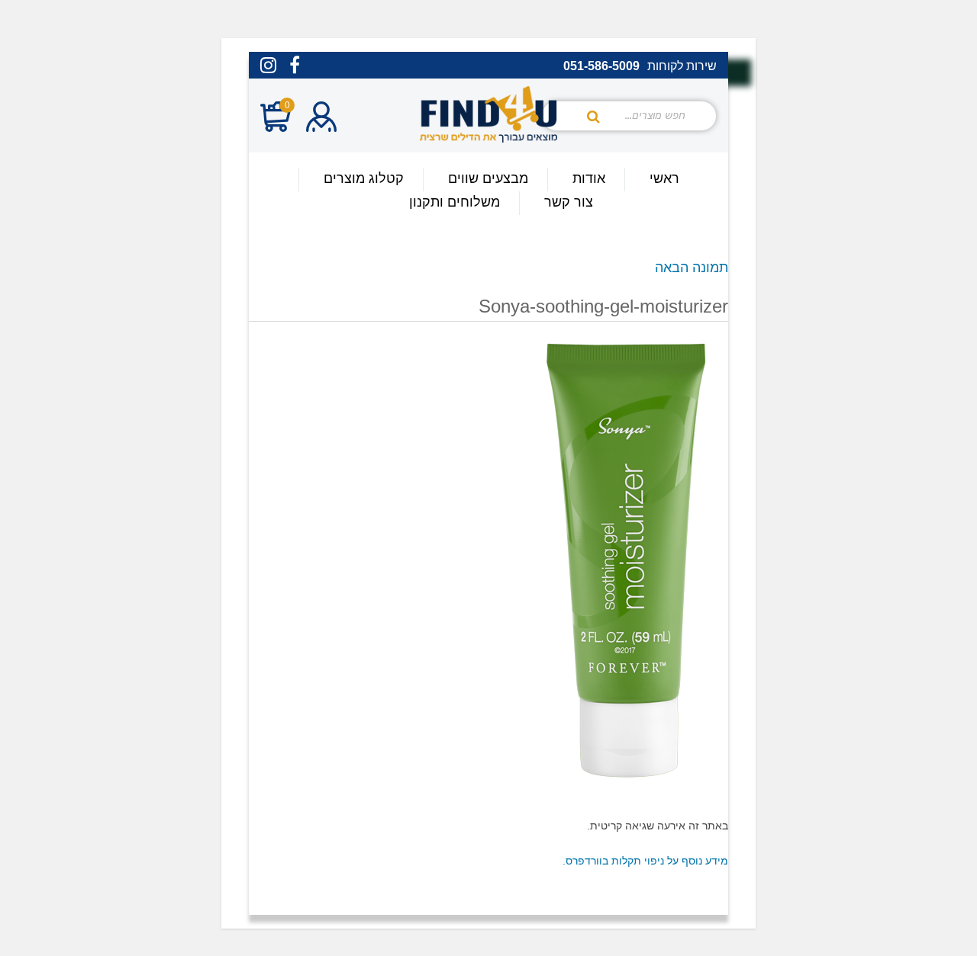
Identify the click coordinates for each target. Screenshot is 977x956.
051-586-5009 (601, 66)
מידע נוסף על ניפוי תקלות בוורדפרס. (645, 861)
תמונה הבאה (691, 267)
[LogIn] (321, 118)
